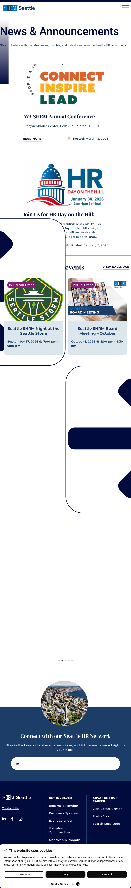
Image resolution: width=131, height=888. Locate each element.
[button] (32, 138)
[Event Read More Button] (33, 299)
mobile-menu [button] (125, 7)
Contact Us (10, 808)
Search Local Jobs (107, 823)
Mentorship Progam (64, 840)
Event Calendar (61, 820)
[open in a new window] (4, 819)
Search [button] (115, 8)
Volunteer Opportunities (60, 830)
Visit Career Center (107, 808)
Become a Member (63, 805)
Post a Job (101, 816)
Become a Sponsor (63, 813)
